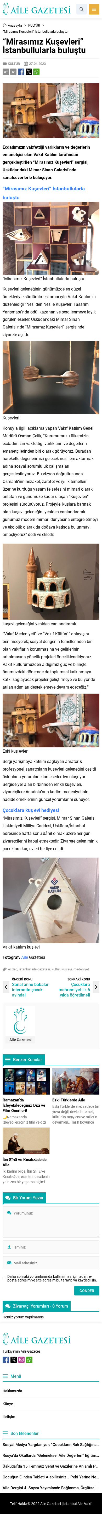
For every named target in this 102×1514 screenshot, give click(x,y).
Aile (24, 957)
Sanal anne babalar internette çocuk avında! (30, 989)
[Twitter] (13, 1360)
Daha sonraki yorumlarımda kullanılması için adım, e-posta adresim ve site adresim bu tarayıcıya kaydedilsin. (52, 1278)
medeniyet (81, 969)
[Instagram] (21, 1360)
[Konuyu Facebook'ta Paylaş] (21, 72)
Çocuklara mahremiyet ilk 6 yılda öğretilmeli (74, 989)
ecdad (12, 969)
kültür (56, 969)
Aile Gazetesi (20, 1039)
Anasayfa (15, 25)
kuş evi (66, 969)
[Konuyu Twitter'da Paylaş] (29, 72)
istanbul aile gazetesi (34, 969)
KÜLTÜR (34, 25)
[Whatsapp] (29, 1360)
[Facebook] (6, 1360)
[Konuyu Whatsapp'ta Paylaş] (36, 72)
